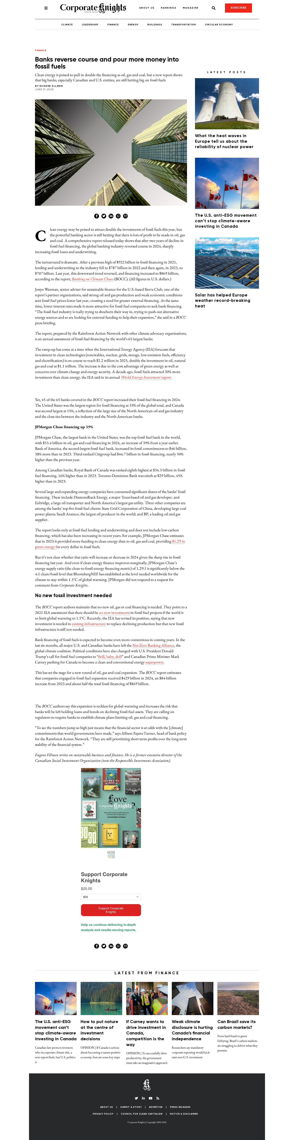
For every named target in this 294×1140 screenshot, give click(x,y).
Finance (113, 25)
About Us (147, 8)
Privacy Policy (103, 1114)
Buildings (154, 25)
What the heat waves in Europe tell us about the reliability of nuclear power (224, 141)
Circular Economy (219, 25)
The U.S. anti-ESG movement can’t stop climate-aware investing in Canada (226, 221)
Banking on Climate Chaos (92, 278)
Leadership (90, 25)
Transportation (183, 25)
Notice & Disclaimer (184, 1114)
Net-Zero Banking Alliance (153, 645)
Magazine (191, 8)
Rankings (168, 8)
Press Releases (180, 1107)
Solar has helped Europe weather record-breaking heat (222, 300)
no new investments (114, 612)
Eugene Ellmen (51, 86)
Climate (67, 25)
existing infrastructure (89, 623)
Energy (133, 25)
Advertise (156, 1107)
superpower (154, 662)
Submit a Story (131, 1107)
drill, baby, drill (110, 656)
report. (146, 377)
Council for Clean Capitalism (142, 1114)
